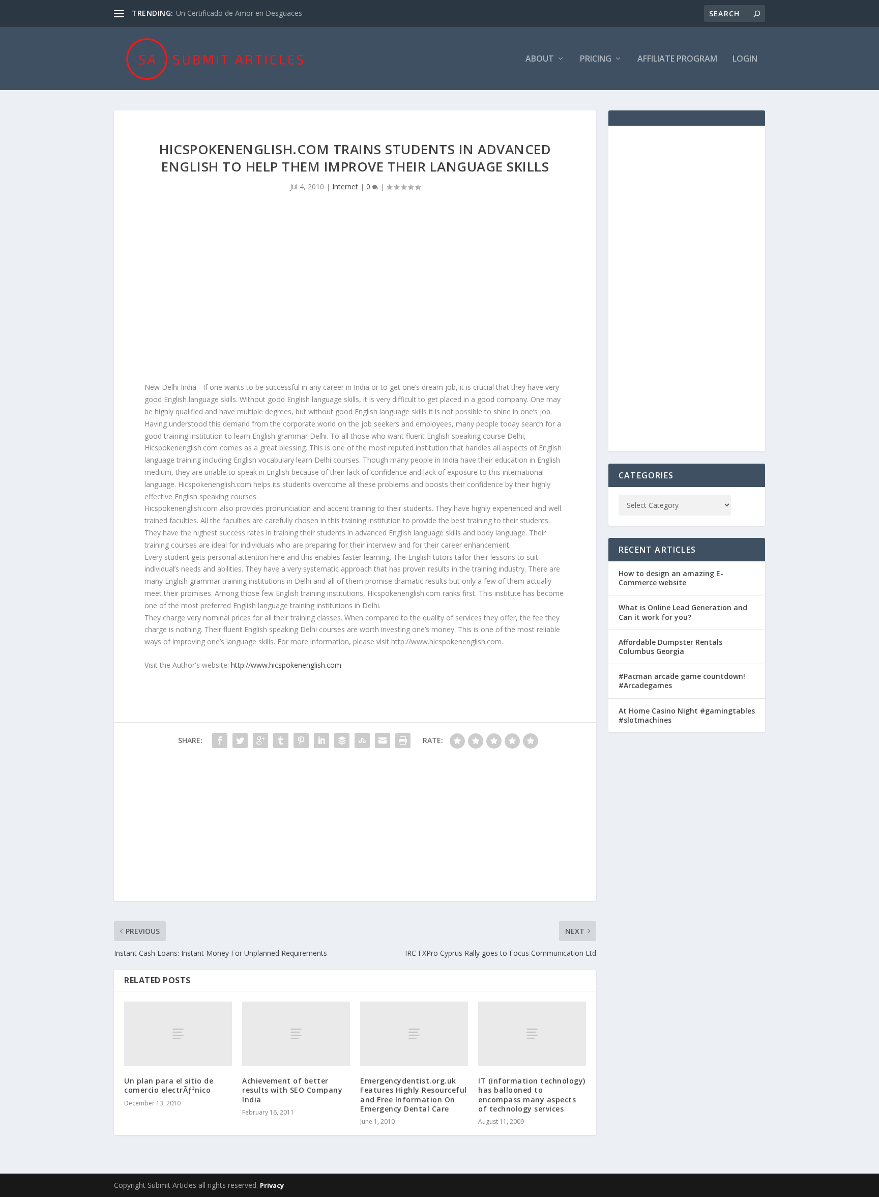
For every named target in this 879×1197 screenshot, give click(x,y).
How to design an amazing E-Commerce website (671, 577)
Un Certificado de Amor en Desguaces (239, 13)
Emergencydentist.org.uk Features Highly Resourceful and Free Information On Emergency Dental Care (413, 1095)
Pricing (595, 59)
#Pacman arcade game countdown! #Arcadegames (682, 680)
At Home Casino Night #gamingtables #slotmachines (687, 715)
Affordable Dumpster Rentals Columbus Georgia (670, 646)
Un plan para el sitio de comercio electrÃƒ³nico (168, 1085)
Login (744, 59)
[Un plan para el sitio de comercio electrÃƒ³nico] (178, 1034)
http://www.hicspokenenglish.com (286, 665)
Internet (345, 186)
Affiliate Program (677, 59)
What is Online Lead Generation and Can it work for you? (683, 612)
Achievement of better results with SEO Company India (292, 1090)
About (539, 59)
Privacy (272, 1185)
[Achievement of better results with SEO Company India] (296, 1034)
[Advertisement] (355, 294)
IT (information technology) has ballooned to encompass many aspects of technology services (531, 1095)
